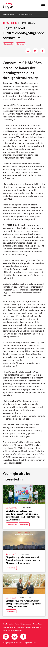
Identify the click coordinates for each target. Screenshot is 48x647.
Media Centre (8, 14)
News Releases (26, 14)
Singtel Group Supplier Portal (12, 631)
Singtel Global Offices (33, 627)
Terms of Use (37, 624)
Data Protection (8, 624)
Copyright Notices (9, 627)
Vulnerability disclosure (23, 624)
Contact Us (20, 627)
